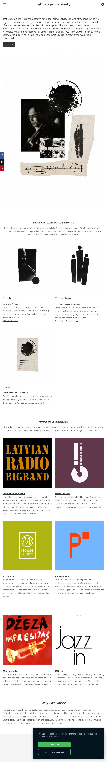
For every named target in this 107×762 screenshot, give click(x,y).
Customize (53, 737)
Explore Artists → (10, 320)
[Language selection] (102, 4)
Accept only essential (54, 752)
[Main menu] (4, 4)
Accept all (54, 745)
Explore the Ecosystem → (66, 321)
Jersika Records (62, 493)
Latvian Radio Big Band (14, 493)
